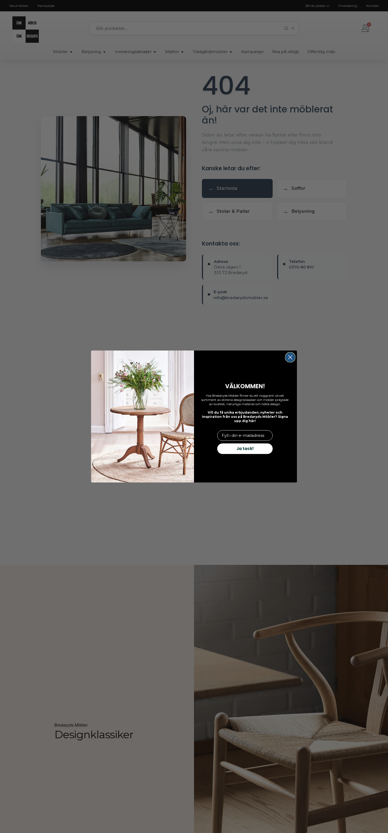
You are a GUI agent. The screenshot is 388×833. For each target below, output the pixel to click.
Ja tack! (245, 448)
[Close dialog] (290, 357)
